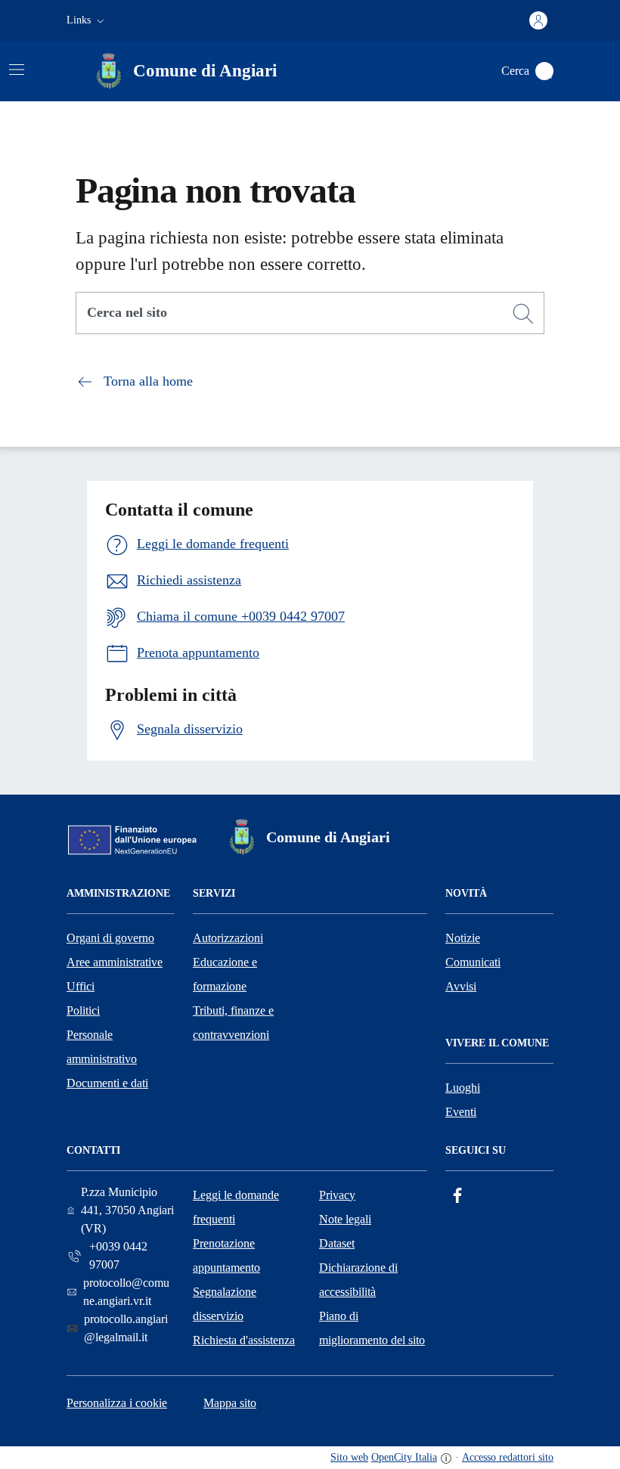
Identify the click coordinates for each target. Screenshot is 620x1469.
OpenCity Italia (404, 1457)
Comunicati (473, 962)
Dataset (337, 1243)
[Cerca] (523, 314)
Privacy (337, 1195)
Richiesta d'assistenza (244, 1340)
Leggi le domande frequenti (236, 1207)
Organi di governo (110, 937)
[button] (87, 20)
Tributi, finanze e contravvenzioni (233, 1022)
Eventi (460, 1111)
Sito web (349, 1457)
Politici (83, 1010)
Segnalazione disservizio (224, 1303)
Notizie (462, 937)
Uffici (81, 986)
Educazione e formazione (225, 974)
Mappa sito (229, 1402)
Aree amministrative (115, 962)
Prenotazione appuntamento (226, 1255)
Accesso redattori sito (507, 1457)
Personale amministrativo (102, 1046)
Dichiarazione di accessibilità (358, 1279)
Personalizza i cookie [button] (117, 1402)
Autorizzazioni (228, 937)
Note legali (345, 1219)
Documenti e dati (107, 1083)
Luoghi (462, 1087)
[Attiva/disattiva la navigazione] (17, 69)
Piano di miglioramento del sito (372, 1328)
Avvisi (460, 986)
